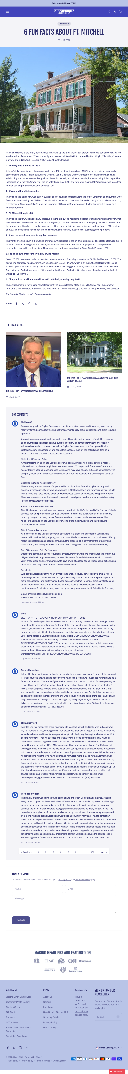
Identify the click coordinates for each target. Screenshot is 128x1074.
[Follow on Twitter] (14, 1047)
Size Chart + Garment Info (56, 1012)
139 (92, 852)
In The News (12, 1022)
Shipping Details (51, 1017)
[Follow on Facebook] (7, 1047)
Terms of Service (82, 879)
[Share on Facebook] (16, 303)
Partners (10, 1017)
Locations (48, 1007)
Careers (47, 1002)
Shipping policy (59, 1061)
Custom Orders (13, 1007)
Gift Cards (11, 1012)
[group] (64, 962)
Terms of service (43, 1061)
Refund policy (12, 1061)
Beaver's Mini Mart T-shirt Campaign (18, 1029)
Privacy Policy (64, 879)
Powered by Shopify (33, 1057)
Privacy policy (27, 1061)
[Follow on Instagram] (20, 1047)
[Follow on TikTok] (26, 1047)
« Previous (26, 852)
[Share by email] (35, 303)
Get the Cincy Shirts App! (18, 997)
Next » (104, 852)
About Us (47, 997)
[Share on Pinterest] (29, 303)
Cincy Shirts (64, 23)
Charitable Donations (16, 1036)
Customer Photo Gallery (18, 1002)
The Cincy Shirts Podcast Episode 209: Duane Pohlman (29, 391)
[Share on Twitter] (22, 303)
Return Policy (49, 1027)
